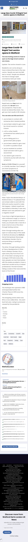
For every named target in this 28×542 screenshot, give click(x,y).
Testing (14, 40)
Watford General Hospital (19, 466)
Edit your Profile (21, 369)
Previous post (6, 379)
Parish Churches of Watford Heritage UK (13, 471)
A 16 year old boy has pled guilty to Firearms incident (12, 387)
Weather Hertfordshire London (8, 466)
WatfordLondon (6, 44)
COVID (4, 36)
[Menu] (2, 8)
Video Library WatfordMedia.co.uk (10, 477)
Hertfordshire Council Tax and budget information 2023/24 (13, 487)
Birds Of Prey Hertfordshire (13, 502)
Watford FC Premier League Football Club (13, 497)
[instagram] (13, 4)
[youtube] (11, 4)
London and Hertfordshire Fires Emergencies (13, 479)
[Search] (24, 8)
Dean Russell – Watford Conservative (13, 481)
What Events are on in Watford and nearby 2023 (13, 478)
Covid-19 (11, 39)
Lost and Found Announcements (13, 489)
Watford (3, 42)
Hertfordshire (10, 36)
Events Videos (19, 477)
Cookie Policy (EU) (13, 505)
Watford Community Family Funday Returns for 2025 (13, 501)
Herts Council (14, 337)
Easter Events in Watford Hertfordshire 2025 (13, 500)
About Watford (9, 465)
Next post (5, 385)
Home (4, 465)
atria (4, 39)
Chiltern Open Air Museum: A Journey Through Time (13, 504)
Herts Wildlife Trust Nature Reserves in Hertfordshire (13, 490)
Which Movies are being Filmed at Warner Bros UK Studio (13, 473)
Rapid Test (7, 40)
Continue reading (14, 536)
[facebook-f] (16, 4)
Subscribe (7, 532)
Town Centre (18, 40)
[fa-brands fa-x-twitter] (14, 4)
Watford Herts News (8, 508)
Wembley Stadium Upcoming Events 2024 (13, 496)
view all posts (5, 373)
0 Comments (22, 44)
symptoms (11, 40)
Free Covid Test (16, 39)
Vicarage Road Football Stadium (13, 474)
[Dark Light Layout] (26, 8)
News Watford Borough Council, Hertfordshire (13, 470)
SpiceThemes (21, 508)
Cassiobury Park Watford (13, 467)
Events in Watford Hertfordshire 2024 (13, 491)
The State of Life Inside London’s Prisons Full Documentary (13, 506)
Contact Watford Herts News (18, 465)
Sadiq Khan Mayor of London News (13, 498)
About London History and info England (13, 469)
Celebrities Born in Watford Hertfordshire (13, 475)
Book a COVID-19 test (9, 164)
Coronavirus (7, 39)
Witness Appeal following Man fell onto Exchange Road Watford (13, 382)
